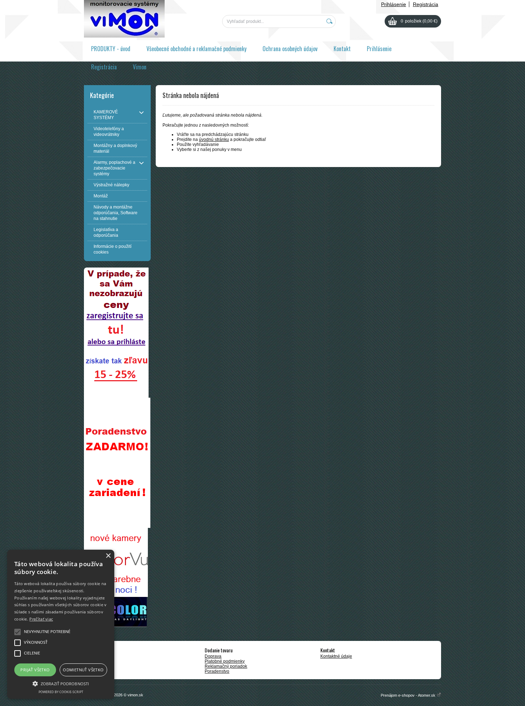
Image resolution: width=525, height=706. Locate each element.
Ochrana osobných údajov (290, 48)
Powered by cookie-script (61, 692)
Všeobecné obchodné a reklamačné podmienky (196, 48)
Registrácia (425, 4)
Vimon (139, 67)
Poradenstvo (217, 671)
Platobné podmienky (225, 661)
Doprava (213, 656)
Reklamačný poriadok (226, 666)
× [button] (108, 556)
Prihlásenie (393, 4)
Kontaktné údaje (336, 656)
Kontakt (342, 48)
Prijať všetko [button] (35, 669)
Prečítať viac (41, 619)
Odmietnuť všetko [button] (83, 669)
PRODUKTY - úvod (110, 48)
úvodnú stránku (214, 139)
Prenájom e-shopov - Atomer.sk (408, 695)
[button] (60, 683)
